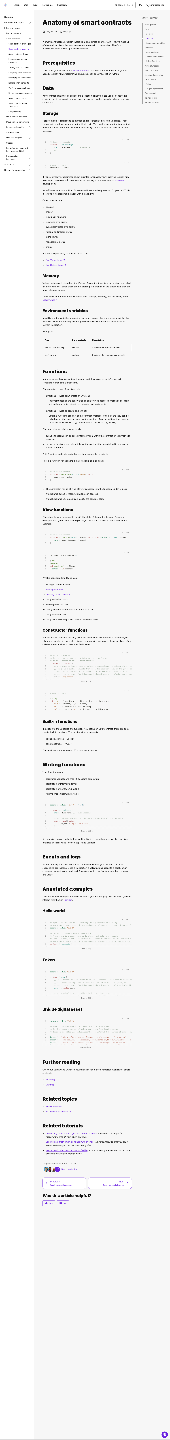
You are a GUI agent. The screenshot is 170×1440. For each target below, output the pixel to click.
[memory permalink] (41, 275)
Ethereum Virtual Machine (59, 1111)
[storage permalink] (41, 113)
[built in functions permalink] (41, 721)
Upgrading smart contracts (20, 93)
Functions (149, 47)
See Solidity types (56, 265)
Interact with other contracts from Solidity (67, 1150)
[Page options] (56, 31)
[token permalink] (41, 960)
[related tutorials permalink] (41, 1126)
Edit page (65, 32)
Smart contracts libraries (18, 54)
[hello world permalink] (41, 910)
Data (147, 29)
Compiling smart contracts (19, 72)
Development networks (16, 117)
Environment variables (155, 43)
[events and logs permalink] (41, 857)
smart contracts (81, 70)
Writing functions (152, 66)
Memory (149, 38)
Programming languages (12, 157)
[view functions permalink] (41, 509)
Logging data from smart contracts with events (69, 1141)
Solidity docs (50, 300)
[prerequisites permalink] (41, 63)
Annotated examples (154, 75)
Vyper (50, 1084)
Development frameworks (17, 122)
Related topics (151, 98)
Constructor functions (155, 57)
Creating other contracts (59, 594)
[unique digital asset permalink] (41, 1009)
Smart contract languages (19, 44)
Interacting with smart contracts (17, 60)
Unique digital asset (154, 89)
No (65, 1203)
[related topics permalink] (41, 1099)
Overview (9, 17)
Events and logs (152, 70)
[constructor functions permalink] (41, 630)
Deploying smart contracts (19, 78)
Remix (68, 900)
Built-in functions (153, 61)
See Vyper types (55, 260)
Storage (9, 143)
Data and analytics (14, 138)
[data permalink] (41, 88)
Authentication (12, 132)
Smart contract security (18, 98)
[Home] (5, 5)
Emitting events (54, 589)
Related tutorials (152, 102)
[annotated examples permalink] (41, 889)
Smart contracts (13, 38)
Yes (51, 1203)
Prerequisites (150, 25)
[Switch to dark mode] (140, 5)
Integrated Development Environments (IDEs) (17, 149)
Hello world (151, 79)
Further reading (151, 93)
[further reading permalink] (41, 1062)
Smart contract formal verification (17, 105)
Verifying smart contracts (19, 88)
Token (148, 84)
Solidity (50, 1079)
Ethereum (119, 180)
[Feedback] (165, 1434)
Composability (14, 112)
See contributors (69, 1169)
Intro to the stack (13, 33)
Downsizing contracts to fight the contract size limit (71, 1133)
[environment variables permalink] (41, 310)
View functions (152, 52)
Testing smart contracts (18, 67)
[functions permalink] (41, 371)
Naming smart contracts (18, 83)
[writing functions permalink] (41, 764)
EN (156, 5)
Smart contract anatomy (18, 49)
